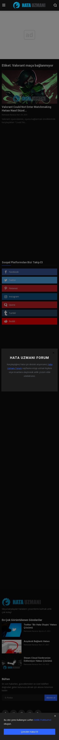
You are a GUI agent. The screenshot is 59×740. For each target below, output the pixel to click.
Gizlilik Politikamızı (42, 719)
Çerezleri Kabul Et (29, 731)
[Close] (53, 352)
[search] (55, 5)
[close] (55, 716)
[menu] (4, 5)
